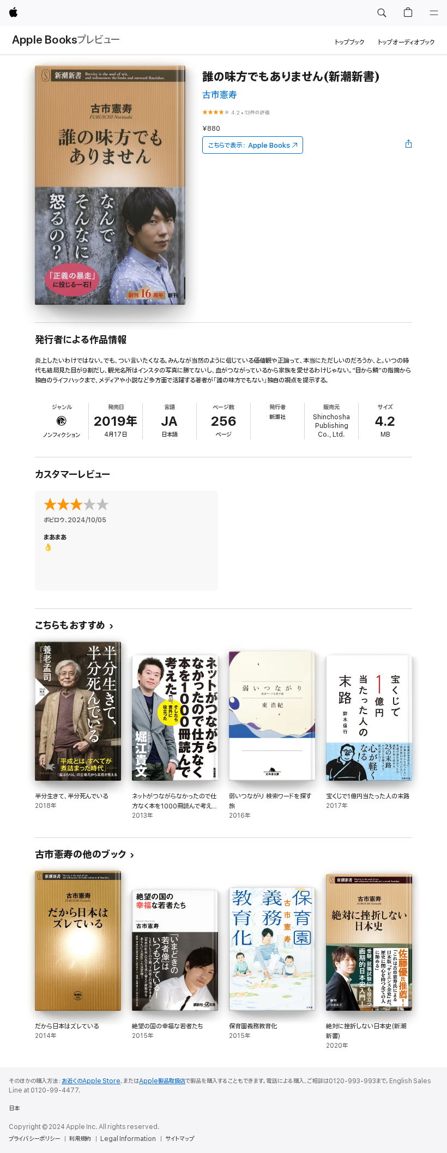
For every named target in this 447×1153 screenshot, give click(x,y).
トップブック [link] (350, 42)
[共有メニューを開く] (408, 145)
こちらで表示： (249, 145)
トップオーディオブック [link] (406, 42)
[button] (382, 13)
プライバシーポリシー (34, 1139)
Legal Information (128, 1139)
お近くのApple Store (91, 1081)
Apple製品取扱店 (162, 1081)
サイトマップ (179, 1139)
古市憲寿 (219, 95)
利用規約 (80, 1139)
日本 (14, 1108)
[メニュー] (434, 13)
